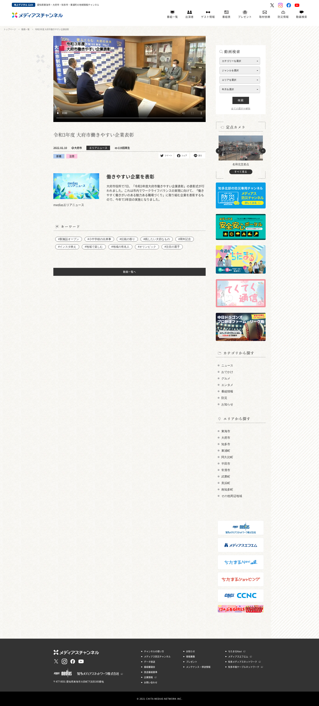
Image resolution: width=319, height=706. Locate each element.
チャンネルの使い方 (154, 651)
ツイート (168, 155)
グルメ (225, 378)
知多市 (225, 444)
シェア (184, 155)
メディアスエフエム (238, 656)
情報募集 (190, 656)
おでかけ (227, 372)
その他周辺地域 (231, 496)
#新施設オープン (68, 239)
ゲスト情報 (208, 17)
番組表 (226, 17)
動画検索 (301, 17)
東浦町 (225, 450)
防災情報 (283, 17)
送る (200, 155)
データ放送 (149, 662)
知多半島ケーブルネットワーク (243, 667)
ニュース (227, 365)
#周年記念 (184, 239)
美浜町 (225, 483)
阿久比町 (227, 457)
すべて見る (240, 171)
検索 (241, 100)
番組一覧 (172, 17)
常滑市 (225, 470)
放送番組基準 (150, 672)
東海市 (225, 431)
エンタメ (227, 385)
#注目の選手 (172, 246)
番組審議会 (149, 667)
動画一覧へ (129, 272)
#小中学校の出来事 (99, 239)
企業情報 (148, 677)
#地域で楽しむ (94, 246)
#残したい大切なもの (156, 239)
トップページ (10, 29)
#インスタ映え (67, 246)
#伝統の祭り (127, 239)
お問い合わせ (150, 682)
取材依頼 (264, 17)
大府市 (225, 437)
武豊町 (225, 476)
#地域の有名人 (120, 246)
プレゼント (245, 17)
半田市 (225, 463)
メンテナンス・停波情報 (198, 667)
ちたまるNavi (235, 651)
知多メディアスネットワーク (242, 662)
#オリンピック (147, 246)
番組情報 (227, 391)
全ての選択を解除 (240, 108)
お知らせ (227, 404)
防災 (224, 397)
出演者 (189, 17)
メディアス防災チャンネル (157, 656)
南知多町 (227, 489)
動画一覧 (25, 29)
